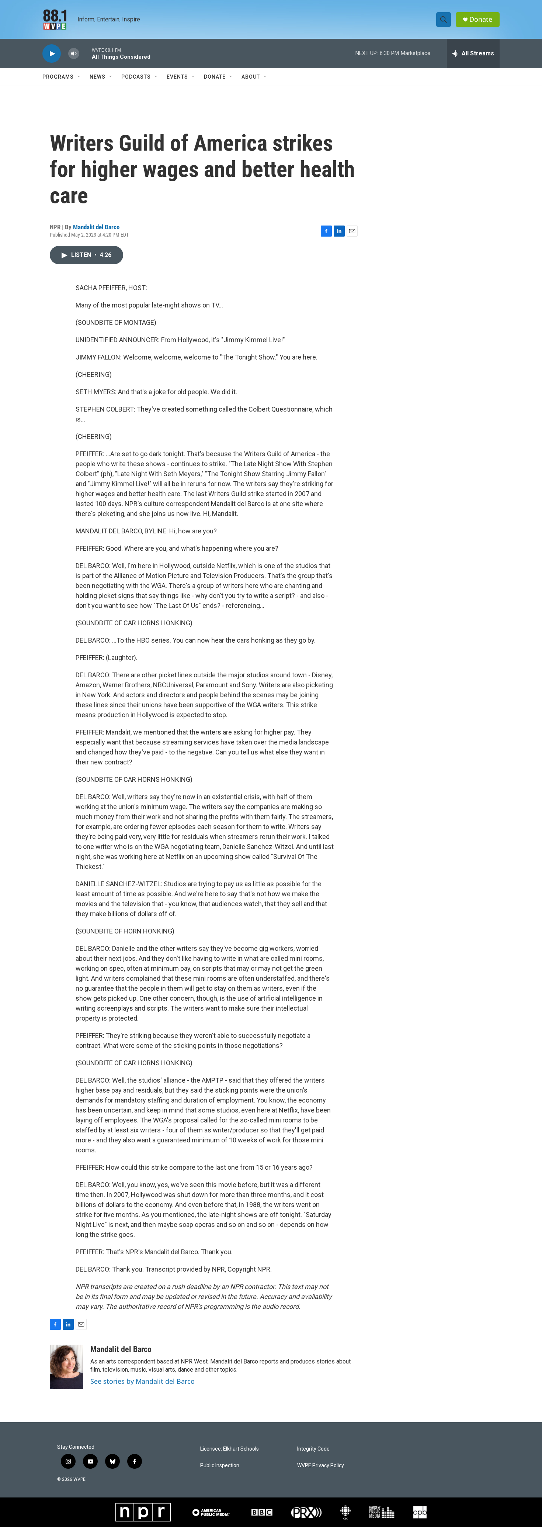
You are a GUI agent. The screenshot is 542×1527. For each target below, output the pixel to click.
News (97, 77)
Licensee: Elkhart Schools (229, 1449)
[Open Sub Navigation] (79, 77)
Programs (58, 77)
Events (177, 77)
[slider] (85, 53)
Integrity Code (313, 1449)
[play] (52, 53)
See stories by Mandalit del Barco (142, 1381)
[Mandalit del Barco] (66, 1367)
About (251, 77)
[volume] (73, 53)
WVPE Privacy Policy (320, 1465)
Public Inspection (219, 1465)
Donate (480, 19)
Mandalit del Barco (96, 227)
